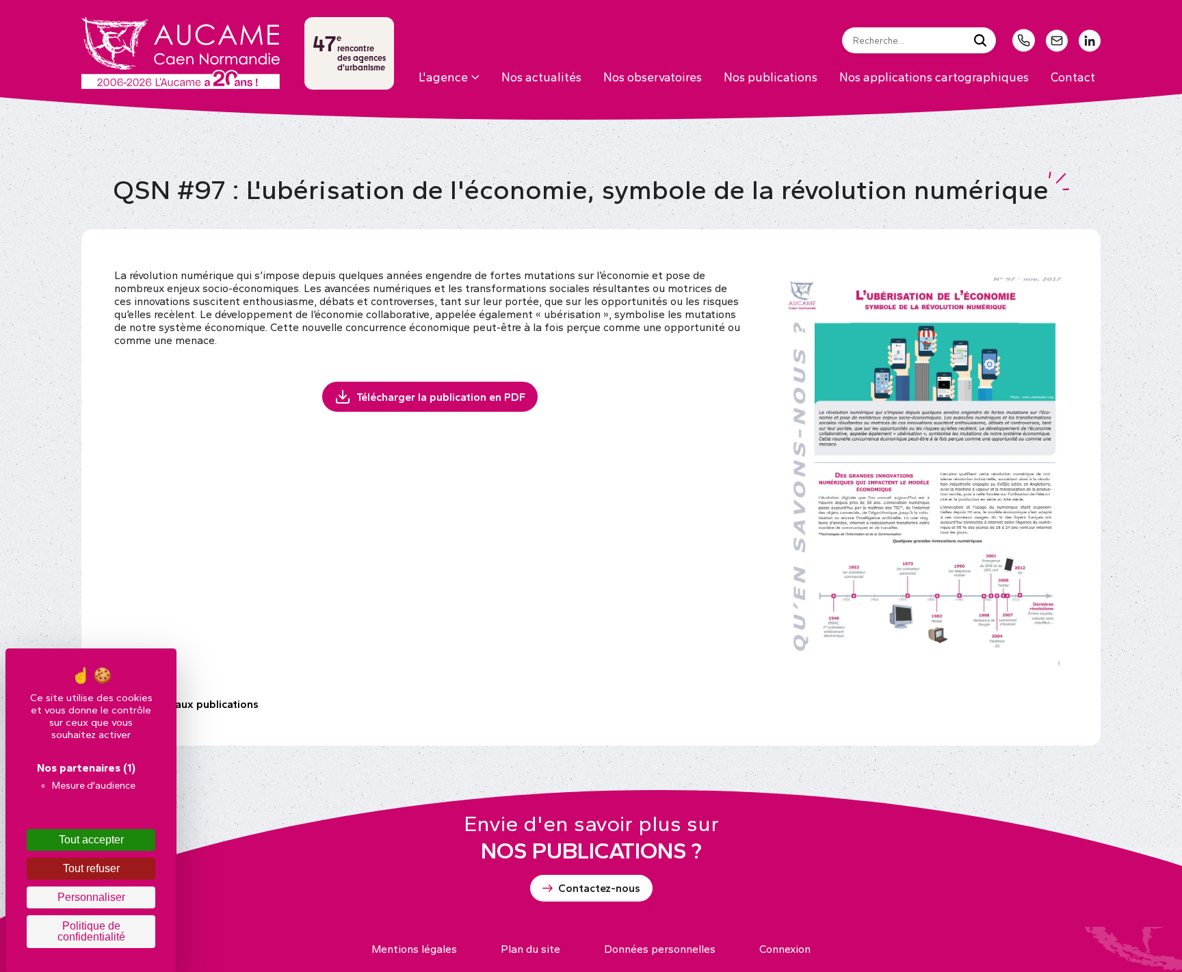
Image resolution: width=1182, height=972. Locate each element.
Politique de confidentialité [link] (91, 931)
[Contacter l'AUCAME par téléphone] (1023, 40)
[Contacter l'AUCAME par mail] (1057, 40)
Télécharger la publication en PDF (440, 397)
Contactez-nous (599, 888)
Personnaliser (91, 897)
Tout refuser (91, 868)
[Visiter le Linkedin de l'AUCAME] (1090, 40)
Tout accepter (91, 839)
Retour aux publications (198, 704)
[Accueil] (180, 52)
